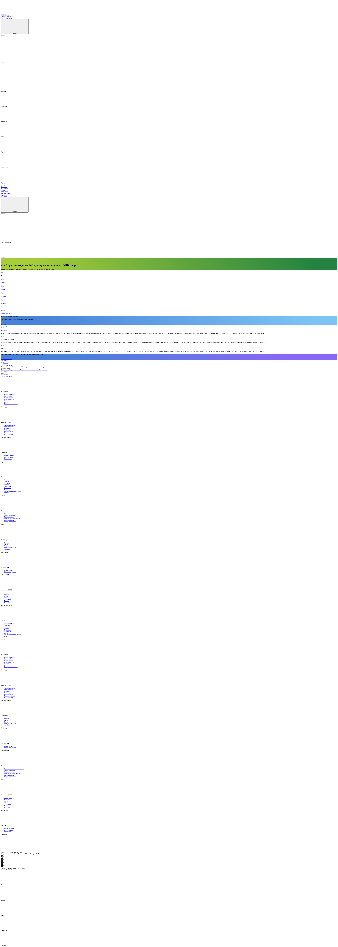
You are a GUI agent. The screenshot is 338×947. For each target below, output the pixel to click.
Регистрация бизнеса (10, 399)
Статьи (6, 544)
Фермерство (8, 593)
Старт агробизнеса (9, 425)
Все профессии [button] (5, 313)
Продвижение (43, 370)
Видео (6, 546)
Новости (6, 543)
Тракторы (7, 481)
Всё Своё (7, 602)
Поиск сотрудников (10, 572)
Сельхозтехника (9, 480)
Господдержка (5, 188)
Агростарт (4, 195)
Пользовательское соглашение (29, 370)
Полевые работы (9, 517)
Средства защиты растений (12, 491)
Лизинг (6, 401)
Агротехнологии (6, 193)
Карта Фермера (8, 397)
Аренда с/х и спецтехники (12, 518)
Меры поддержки (9, 433)
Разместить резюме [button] (6, 359)
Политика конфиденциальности (10, 370)
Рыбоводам (7, 430)
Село (5, 597)
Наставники (8, 459)
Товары (3, 183)
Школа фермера (9, 455)
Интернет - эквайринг (11, 404)
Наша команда (34, 367)
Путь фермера (8, 457)
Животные (7, 488)
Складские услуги (9, 515)
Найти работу (8, 570)
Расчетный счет (9, 396)
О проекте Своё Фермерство (21, 367)
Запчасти (7, 483)
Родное (6, 594)
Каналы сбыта (8, 431)
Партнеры (42, 367)
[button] (15, 26)
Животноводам (8, 428)
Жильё (6, 596)
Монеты (6, 601)
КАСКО (6, 402)
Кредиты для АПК (9, 394)
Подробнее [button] (4, 324)
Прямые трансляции (10, 547)
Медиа (3, 190)
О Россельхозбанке (6, 367)
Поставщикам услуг (10, 521)
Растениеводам (8, 426)
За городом (7, 599)
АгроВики (7, 549)
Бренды (6, 492)
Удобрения (7, 486)
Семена (6, 484)
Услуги (3, 185)
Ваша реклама (8, 434)
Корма (6, 489)
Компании (4, 187)
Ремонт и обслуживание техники (14, 514)
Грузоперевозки (9, 520)
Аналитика (4, 196)
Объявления (4, 191)
